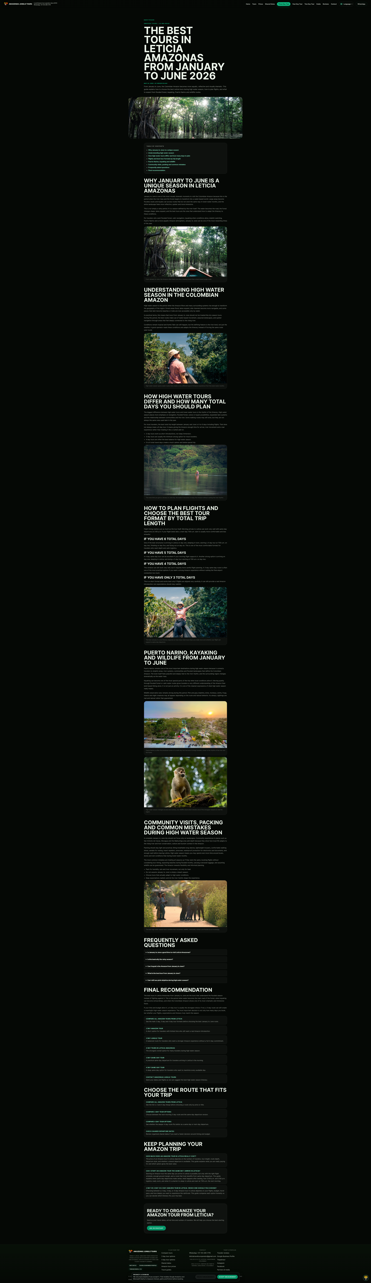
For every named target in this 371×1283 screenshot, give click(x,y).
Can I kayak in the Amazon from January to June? (165, 966)
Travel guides (166, 1270)
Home (248, 4)
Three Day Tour (283, 4)
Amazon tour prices (168, 1266)
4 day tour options (168, 1260)
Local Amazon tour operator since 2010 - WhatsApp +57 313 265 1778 (46, 4)
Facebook (220, 1266)
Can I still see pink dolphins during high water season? (167, 980)
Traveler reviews (223, 1253)
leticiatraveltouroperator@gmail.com (202, 1256)
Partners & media (223, 1270)
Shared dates (166, 1263)
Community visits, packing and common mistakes (167, 164)
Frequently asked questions (158, 167)
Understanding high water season (161, 153)
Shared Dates (270, 4)
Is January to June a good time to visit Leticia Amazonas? (168, 952)
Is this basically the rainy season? (160, 959)
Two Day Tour (309, 4)
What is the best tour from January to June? (163, 973)
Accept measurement (227, 1277)
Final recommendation (156, 170)
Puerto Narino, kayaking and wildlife (161, 162)
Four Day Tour (297, 4)
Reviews (326, 4)
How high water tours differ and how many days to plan (169, 156)
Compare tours (166, 1253)
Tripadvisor (221, 1260)
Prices (260, 4)
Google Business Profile (225, 1256)
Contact (334, 4)
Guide (318, 4)
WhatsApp (361, 4)
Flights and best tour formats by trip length (164, 159)
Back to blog (149, 20)
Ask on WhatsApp (156, 1228)
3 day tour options (168, 1256)
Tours (254, 4)
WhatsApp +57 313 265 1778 (200, 1253)
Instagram (220, 1263)
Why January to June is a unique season (163, 150)
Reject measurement (205, 1277)
